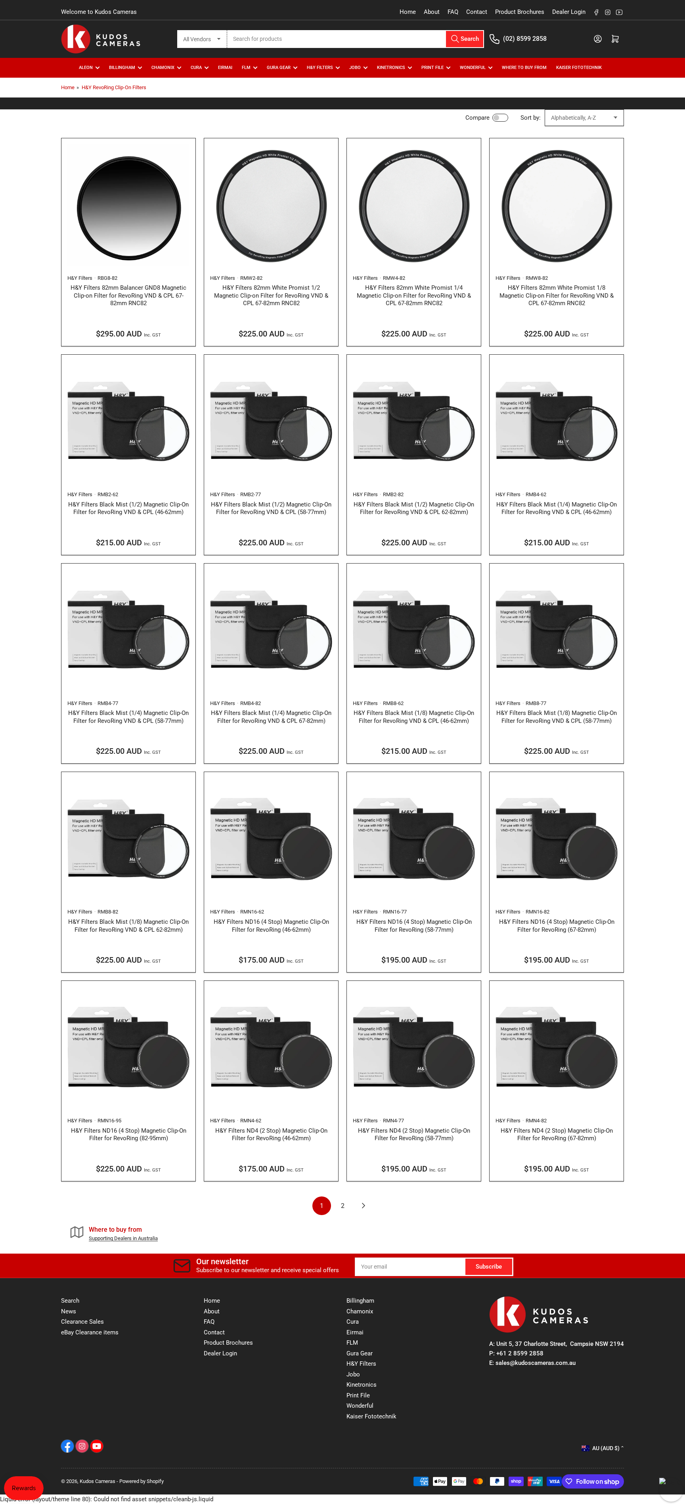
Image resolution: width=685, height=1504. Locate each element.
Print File (432, 67)
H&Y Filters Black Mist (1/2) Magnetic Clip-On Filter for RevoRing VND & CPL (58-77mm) (271, 508)
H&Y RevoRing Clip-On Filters (114, 87)
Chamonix (359, 1311)
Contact (476, 11)
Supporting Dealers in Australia (123, 1238)
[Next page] (363, 1205)
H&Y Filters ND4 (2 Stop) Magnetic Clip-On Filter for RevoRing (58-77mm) (414, 1134)
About (432, 11)
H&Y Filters (320, 67)
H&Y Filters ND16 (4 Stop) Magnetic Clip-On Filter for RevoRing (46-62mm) (271, 925)
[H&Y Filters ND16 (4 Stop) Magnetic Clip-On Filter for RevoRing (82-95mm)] (128, 1048)
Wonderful (359, 1405)
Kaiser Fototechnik (579, 67)
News (68, 1311)
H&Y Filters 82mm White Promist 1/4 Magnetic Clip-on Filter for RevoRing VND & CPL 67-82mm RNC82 (414, 295)
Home (408, 11)
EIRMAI (225, 67)
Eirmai (355, 1332)
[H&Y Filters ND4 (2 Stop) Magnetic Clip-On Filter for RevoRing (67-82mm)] (557, 1048)
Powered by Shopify (141, 1481)
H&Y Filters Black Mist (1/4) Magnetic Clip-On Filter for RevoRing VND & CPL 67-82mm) (271, 716)
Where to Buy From (524, 67)
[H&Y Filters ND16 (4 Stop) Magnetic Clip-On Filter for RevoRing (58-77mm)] (414, 839)
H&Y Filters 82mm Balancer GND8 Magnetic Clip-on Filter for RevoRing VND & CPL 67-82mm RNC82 (128, 295)
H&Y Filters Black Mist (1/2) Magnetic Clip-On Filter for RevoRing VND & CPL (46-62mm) (128, 508)
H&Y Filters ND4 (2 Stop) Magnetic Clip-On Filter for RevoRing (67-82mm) (557, 1134)
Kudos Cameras (97, 1481)
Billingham (122, 67)
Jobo (353, 1374)
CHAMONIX (162, 67)
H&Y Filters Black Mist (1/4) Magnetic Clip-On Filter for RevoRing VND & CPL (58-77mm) (128, 716)
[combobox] (355, 39)
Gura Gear (279, 67)
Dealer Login (569, 11)
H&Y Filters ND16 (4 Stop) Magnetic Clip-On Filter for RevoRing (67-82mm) (556, 925)
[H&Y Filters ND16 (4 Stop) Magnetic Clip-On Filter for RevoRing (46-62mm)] (271, 839)
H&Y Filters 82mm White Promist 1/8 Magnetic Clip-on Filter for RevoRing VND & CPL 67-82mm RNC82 (556, 295)
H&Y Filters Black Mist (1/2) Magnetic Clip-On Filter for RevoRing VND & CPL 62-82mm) (414, 508)
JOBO (355, 67)
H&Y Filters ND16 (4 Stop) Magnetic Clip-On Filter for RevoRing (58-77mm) (414, 925)
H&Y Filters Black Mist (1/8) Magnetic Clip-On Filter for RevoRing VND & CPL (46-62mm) (414, 716)
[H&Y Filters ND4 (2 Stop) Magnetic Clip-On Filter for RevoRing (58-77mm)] (414, 1048)
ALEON (86, 67)
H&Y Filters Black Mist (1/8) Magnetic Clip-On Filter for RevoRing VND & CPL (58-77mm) (556, 716)
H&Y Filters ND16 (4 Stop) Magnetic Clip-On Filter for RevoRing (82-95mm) (128, 1134)
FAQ (453, 11)
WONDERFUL (473, 67)
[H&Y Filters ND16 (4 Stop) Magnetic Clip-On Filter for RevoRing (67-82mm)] (557, 839)
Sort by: (530, 117)
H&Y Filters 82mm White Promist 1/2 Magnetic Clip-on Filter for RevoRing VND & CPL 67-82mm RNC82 (271, 295)
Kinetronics (391, 67)
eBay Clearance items (90, 1332)
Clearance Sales (82, 1321)
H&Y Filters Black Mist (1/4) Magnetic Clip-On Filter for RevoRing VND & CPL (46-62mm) (556, 508)
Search (70, 1300)
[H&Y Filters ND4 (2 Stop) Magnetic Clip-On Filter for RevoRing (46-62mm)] (271, 1048)
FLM (246, 67)
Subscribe (489, 1266)
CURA (196, 67)
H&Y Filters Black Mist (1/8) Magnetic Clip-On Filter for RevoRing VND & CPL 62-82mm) (128, 925)
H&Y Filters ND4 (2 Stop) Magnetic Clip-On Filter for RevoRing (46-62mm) (271, 1134)
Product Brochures (519, 11)
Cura (352, 1321)
